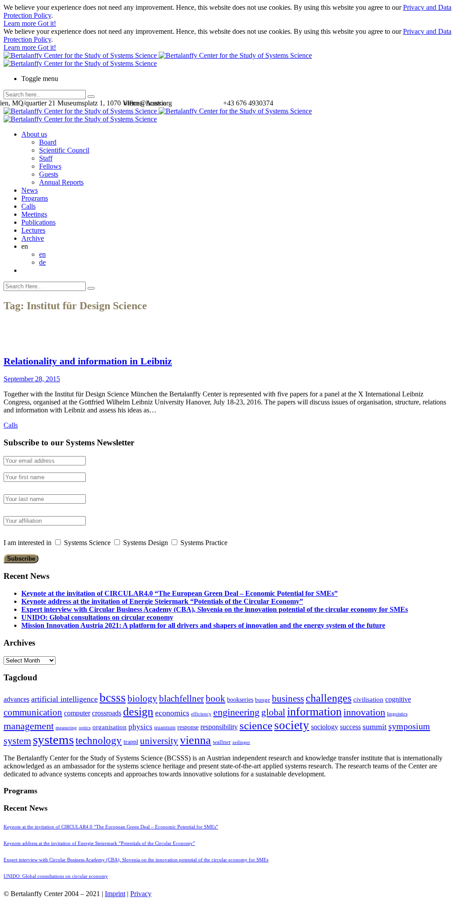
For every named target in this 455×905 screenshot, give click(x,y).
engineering (236, 712)
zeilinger (241, 742)
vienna (195, 740)
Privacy (141, 893)
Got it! (47, 23)
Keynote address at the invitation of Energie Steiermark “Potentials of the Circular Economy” (162, 601)
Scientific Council (64, 150)
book (215, 698)
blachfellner (181, 698)
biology (142, 698)
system (17, 740)
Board (47, 142)
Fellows (50, 166)
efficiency (201, 713)
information (314, 711)
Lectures (33, 230)
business (288, 698)
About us (34, 134)
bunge (262, 700)
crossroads (106, 713)
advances (16, 699)
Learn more (21, 23)
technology (99, 740)
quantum (165, 727)
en (42, 254)
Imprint (115, 893)
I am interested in (28, 542)
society (291, 725)
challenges (328, 698)
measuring (66, 727)
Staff (45, 158)
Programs (34, 198)
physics (140, 727)
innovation (364, 712)
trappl (131, 742)
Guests (48, 174)
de (42, 262)
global (273, 712)
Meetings (34, 214)
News (29, 190)
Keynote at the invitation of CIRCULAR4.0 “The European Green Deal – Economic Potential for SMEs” (179, 593)
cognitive (398, 699)
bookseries (240, 699)
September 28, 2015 (32, 379)
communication (33, 712)
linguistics (397, 713)
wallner (222, 742)
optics (85, 727)
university (159, 740)
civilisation (368, 699)
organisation (109, 727)
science (255, 725)
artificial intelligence (64, 699)
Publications (38, 222)
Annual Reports (61, 182)
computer (77, 713)
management (29, 725)
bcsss (113, 697)
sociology (324, 727)
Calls (28, 206)
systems (53, 739)
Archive (32, 238)
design (138, 711)
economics (172, 712)
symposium (409, 726)
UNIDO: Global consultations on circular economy (97, 617)
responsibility (219, 727)
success (350, 727)
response (188, 727)
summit (375, 726)
